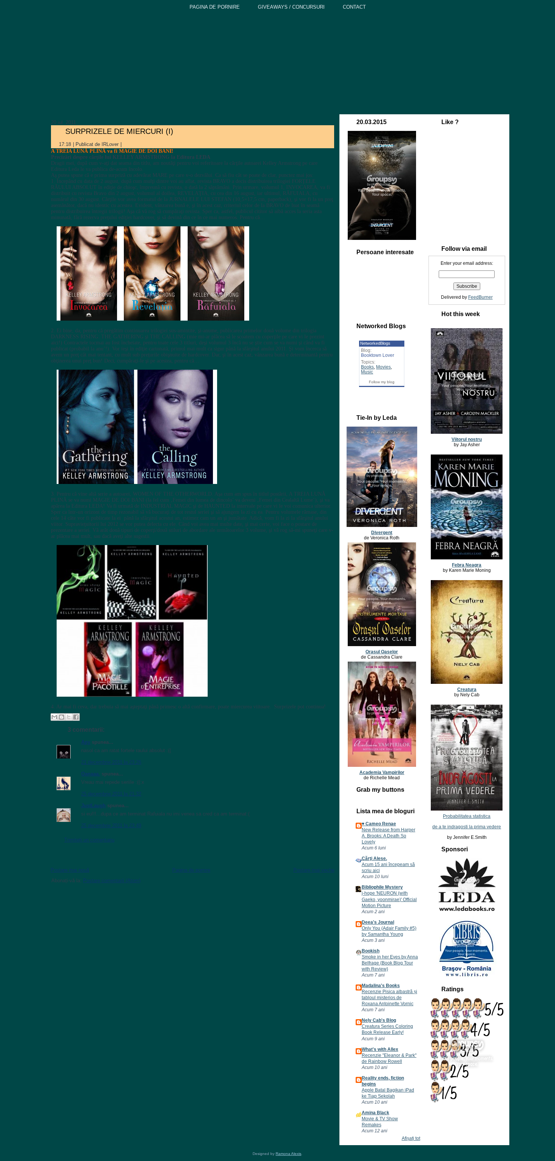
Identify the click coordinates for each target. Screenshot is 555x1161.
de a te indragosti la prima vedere (466, 826)
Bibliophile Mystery (382, 887)
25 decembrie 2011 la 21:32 (111, 794)
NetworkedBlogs (375, 343)
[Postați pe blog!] (61, 717)
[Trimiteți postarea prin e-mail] (128, 144)
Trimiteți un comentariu (89, 840)
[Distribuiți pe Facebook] (76, 717)
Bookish (370, 951)
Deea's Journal (378, 922)
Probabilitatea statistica (466, 816)
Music (367, 372)
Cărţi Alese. (374, 858)
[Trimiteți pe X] (68, 717)
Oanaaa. (90, 774)
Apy (85, 742)
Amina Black (375, 1112)
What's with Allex (380, 1049)
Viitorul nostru (467, 439)
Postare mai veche (314, 870)
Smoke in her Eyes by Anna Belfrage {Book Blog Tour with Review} (390, 963)
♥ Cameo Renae (379, 823)
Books (367, 367)
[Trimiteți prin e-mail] (54, 717)
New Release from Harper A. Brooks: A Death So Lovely (388, 836)
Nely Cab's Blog (379, 1020)
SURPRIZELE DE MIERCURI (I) (119, 131)
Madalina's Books (381, 985)
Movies (383, 367)
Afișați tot (411, 1138)
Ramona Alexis (288, 1154)
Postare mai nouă (70, 870)
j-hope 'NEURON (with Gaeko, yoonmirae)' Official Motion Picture (389, 899)
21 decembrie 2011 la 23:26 (111, 762)
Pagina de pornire (191, 870)
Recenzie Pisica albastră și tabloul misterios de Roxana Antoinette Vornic (389, 997)
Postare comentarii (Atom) (111, 880)
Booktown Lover (377, 355)
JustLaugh (93, 805)
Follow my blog (382, 382)
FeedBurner (480, 297)
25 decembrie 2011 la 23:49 (111, 825)
